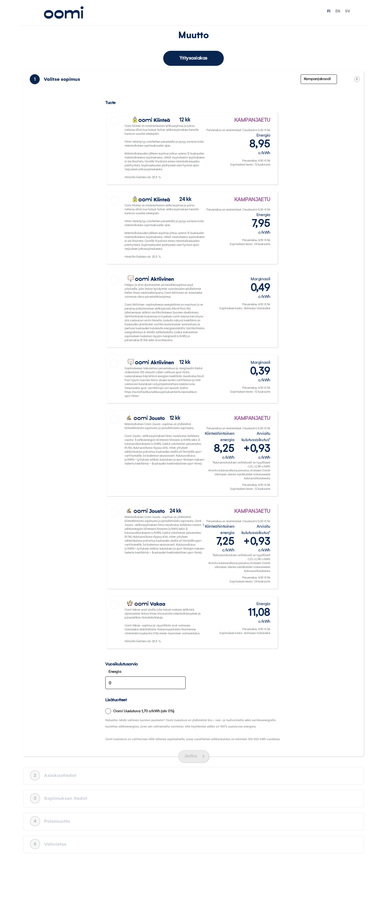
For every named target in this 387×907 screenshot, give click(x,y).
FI (328, 11)
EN (337, 11)
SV (347, 11)
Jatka (190, 756)
